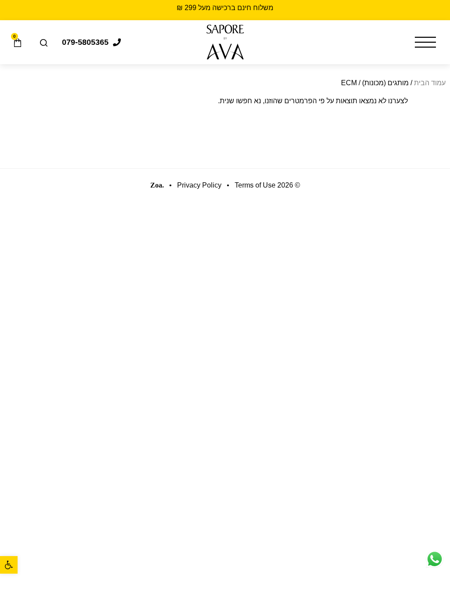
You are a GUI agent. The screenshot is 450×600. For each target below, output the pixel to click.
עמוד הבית (430, 83)
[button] (9, 565)
